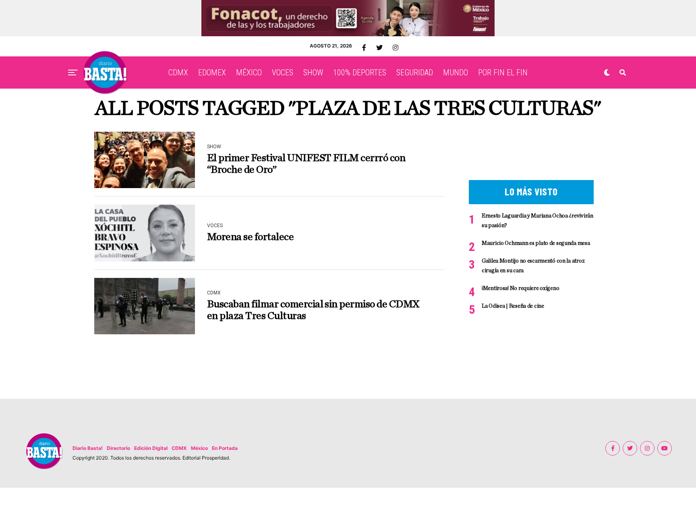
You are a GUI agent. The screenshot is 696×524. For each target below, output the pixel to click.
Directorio (118, 448)
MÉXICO (249, 72)
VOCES (282, 72)
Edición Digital (151, 448)
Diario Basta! (87, 448)
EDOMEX (212, 72)
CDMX (178, 72)
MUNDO (455, 72)
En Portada (225, 448)
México (199, 448)
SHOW (313, 72)
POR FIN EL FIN (503, 72)
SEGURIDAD (414, 72)
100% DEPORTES (359, 72)
